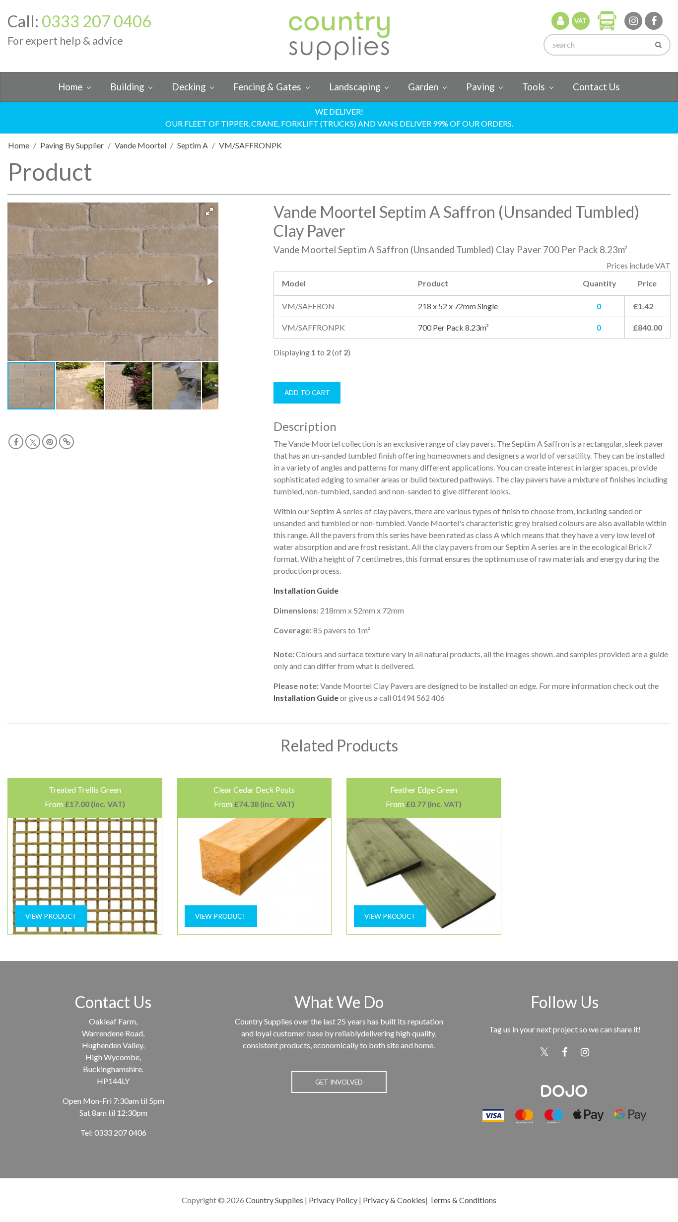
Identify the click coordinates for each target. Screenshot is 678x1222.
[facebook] (654, 21)
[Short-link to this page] (66, 441)
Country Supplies (274, 1200)
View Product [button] (51, 916)
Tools (533, 86)
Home (70, 86)
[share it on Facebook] (15, 441)
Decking (188, 86)
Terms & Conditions (462, 1200)
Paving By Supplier (72, 145)
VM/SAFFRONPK (250, 145)
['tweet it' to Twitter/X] (32, 441)
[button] (209, 211)
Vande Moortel (140, 145)
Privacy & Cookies (394, 1200)
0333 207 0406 (96, 21)
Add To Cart (307, 393)
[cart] (607, 20)
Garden (423, 86)
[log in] (560, 21)
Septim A (192, 145)
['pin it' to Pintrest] (49, 441)
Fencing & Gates (267, 86)
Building (127, 86)
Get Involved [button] (339, 1082)
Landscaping (354, 86)
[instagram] (633, 21)
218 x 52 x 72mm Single (458, 306)
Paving (480, 86)
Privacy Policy (333, 1200)
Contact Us (596, 86)
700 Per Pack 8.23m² (453, 327)
